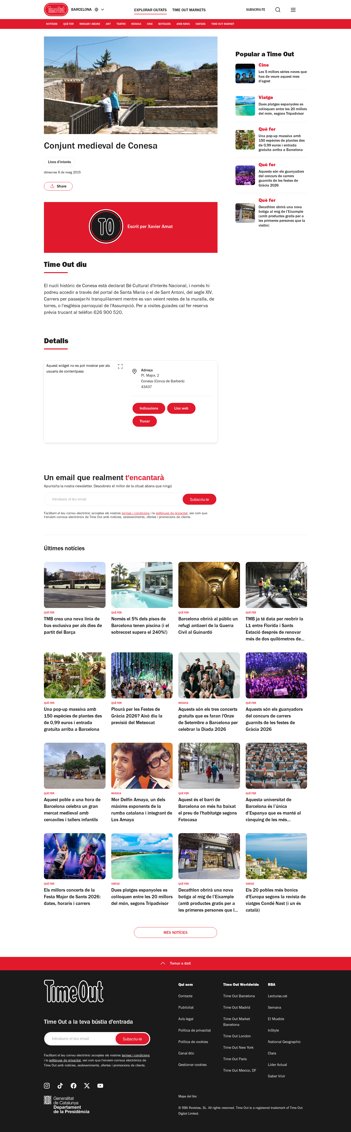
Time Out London (237, 1037)
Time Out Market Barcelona (236, 1022)
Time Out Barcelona (239, 996)
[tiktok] (60, 1086)
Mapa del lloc (187, 1097)
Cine (150, 24)
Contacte (185, 996)
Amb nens (183, 24)
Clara (272, 1054)
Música (136, 24)
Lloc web (181, 409)
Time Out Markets (189, 10)
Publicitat (186, 1008)
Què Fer (68, 24)
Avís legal (185, 1019)
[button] (120, 366)
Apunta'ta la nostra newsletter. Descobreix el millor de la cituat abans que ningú (108, 486)
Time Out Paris (235, 1059)
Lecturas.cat (277, 996)
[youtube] (100, 1086)
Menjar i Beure (90, 24)
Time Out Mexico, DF (239, 1071)
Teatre (121, 24)
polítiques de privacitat (171, 513)
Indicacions (149, 409)
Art (108, 24)
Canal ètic (186, 1054)
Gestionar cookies (192, 1065)
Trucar (145, 422)
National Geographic (284, 1042)
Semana (274, 1008)
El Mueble (276, 1019)
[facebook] (73, 1086)
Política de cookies (193, 1042)
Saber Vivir (276, 1077)
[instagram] (47, 1086)
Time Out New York (238, 1048)
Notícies (52, 24)
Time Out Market (222, 24)
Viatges (201, 24)
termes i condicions (136, 513)
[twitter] (87, 1086)
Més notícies (175, 933)
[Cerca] (278, 10)
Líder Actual (277, 1065)
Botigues (164, 24)
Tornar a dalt (180, 964)
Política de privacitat (194, 1031)
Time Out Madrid (236, 1008)
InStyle (273, 1031)
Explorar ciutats (150, 10)
